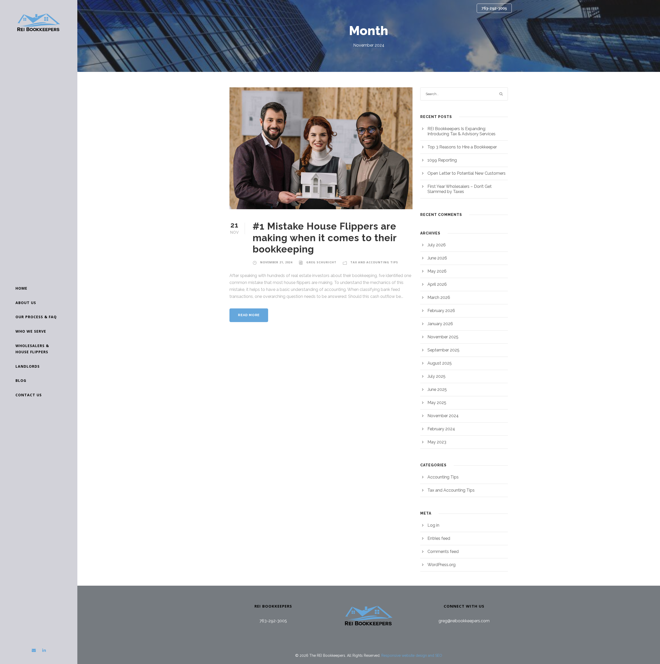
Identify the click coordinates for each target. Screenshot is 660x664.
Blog (20, 380)
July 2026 (436, 244)
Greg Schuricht (321, 262)
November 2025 (442, 336)
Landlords (27, 366)
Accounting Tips (443, 477)
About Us (25, 302)
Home (21, 288)
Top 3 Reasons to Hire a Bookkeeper (462, 147)
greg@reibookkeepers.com (464, 620)
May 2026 (437, 271)
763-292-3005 (494, 8)
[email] (34, 650)
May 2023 (436, 442)
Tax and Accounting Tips (374, 262)
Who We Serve (30, 331)
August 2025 (439, 363)
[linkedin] (44, 650)
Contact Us (28, 394)
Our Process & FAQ (36, 316)
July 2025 (436, 376)
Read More (249, 315)
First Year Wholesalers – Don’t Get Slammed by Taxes (459, 189)
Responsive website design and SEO (411, 655)
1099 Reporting (442, 160)
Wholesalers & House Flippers (32, 348)
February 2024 (441, 428)
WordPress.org (441, 564)
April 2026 (437, 284)
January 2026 (440, 323)
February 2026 (441, 310)
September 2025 (443, 350)
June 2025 (437, 389)
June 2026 (437, 258)
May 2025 (436, 402)
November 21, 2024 (276, 262)
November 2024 (443, 415)
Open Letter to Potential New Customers (466, 173)
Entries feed (438, 538)
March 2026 (438, 297)
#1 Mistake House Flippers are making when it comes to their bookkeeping (325, 238)
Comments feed (443, 551)
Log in (433, 525)
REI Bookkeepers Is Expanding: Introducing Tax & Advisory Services (461, 131)
